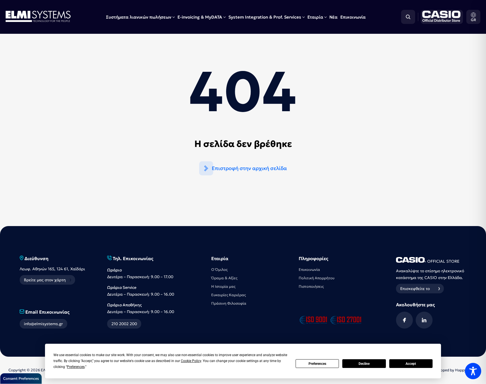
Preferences (317, 364)
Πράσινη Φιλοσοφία (228, 303)
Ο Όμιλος (219, 269)
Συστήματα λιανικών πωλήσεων (138, 17)
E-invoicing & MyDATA (199, 17)
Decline (364, 364)
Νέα (333, 17)
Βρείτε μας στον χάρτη (45, 279)
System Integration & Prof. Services (264, 17)
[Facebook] (404, 320)
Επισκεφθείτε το (415, 288)
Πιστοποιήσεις (311, 286)
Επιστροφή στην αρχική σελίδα (249, 168)
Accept (411, 364)
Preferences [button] (76, 367)
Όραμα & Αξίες (224, 278)
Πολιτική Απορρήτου (316, 278)
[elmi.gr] (440, 17)
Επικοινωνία (353, 17)
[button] (473, 17)
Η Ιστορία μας (223, 286)
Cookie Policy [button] (191, 361)
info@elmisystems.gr (43, 323)
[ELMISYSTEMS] (38, 20)
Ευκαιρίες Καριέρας (228, 295)
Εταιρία (315, 17)
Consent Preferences (21, 378)
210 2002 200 (124, 323)
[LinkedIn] (424, 320)
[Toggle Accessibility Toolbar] (473, 371)
